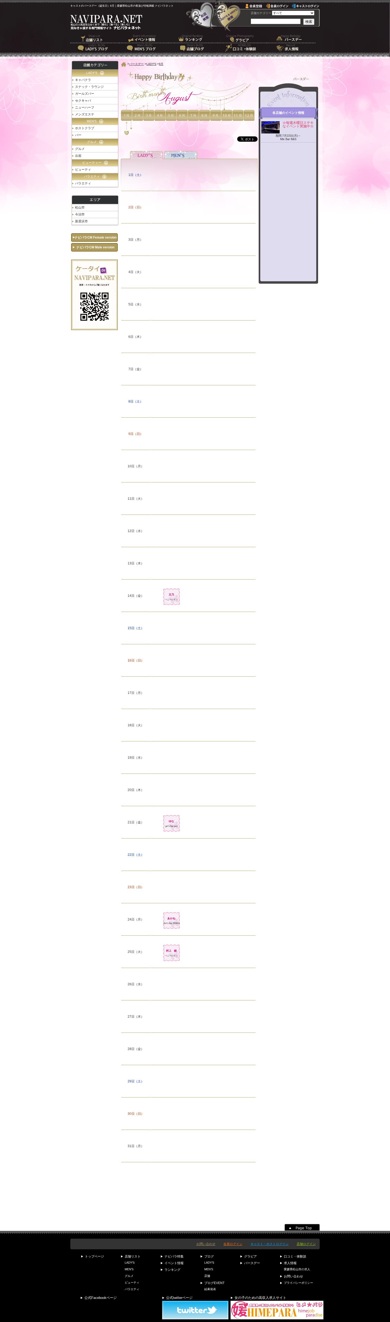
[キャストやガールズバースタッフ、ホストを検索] (228, 15)
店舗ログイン (306, 1244)
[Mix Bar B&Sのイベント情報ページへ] (288, 131)
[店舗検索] (201, 15)
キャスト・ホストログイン (269, 1244)
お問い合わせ (205, 1244)
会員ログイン (232, 1244)
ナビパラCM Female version (95, 237)
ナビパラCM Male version (95, 247)
